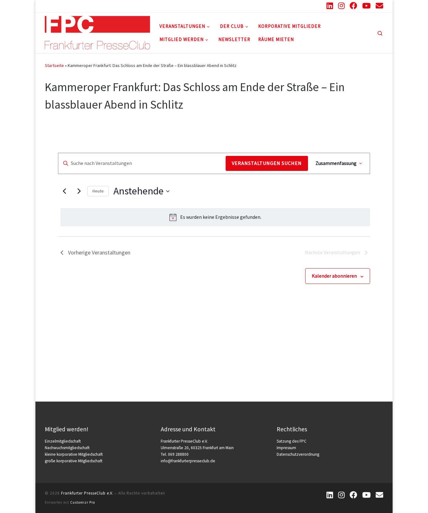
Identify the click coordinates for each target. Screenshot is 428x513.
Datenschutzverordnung (298, 454)
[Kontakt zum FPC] (379, 5)
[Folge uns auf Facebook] (353, 5)
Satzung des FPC (291, 441)
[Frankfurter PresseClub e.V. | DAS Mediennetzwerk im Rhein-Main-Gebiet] (97, 32)
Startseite (54, 65)
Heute (98, 191)
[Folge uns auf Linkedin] (329, 5)
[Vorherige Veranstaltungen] (64, 191)
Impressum (286, 447)
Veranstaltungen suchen (267, 163)
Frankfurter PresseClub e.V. (87, 493)
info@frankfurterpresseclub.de (188, 461)
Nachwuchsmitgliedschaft (67, 447)
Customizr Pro (82, 502)
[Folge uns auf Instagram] (341, 5)
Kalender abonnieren (334, 276)
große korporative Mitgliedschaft (73, 461)
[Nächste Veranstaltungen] (79, 191)
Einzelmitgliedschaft (63, 441)
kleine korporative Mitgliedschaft (74, 454)
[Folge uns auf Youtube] (366, 5)
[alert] (215, 217)
